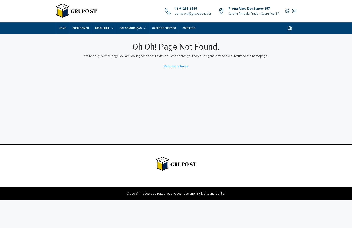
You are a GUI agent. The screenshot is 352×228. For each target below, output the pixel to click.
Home (62, 28)
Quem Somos (80, 28)
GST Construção (131, 28)
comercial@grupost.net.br (193, 14)
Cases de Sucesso (164, 28)
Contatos (188, 28)
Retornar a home (176, 66)
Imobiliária (102, 28)
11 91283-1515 (186, 8)
